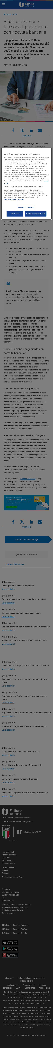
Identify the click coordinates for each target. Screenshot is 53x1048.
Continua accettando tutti (35, 214)
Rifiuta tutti (15, 214)
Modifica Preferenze (26, 207)
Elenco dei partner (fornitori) (14, 199)
